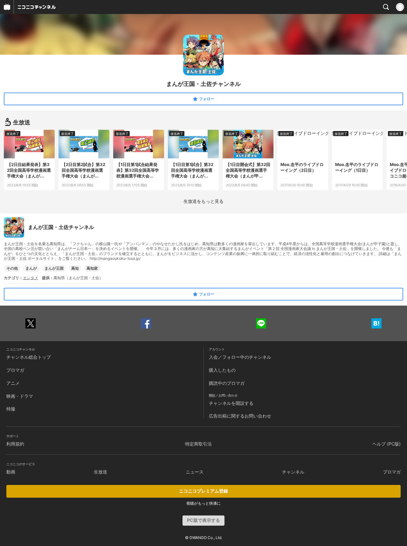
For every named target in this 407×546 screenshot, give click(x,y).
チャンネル (293, 471)
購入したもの (222, 370)
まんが (31, 268)
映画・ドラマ (19, 396)
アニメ (13, 383)
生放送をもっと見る (203, 201)
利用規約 (15, 443)
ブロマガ (15, 370)
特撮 (10, 408)
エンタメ (30, 277)
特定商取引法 (198, 443)
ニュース (195, 471)
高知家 (92, 268)
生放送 (100, 471)
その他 (12, 268)
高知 (75, 268)
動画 (10, 471)
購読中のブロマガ (227, 383)
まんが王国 (54, 268)
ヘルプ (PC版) (386, 443)
